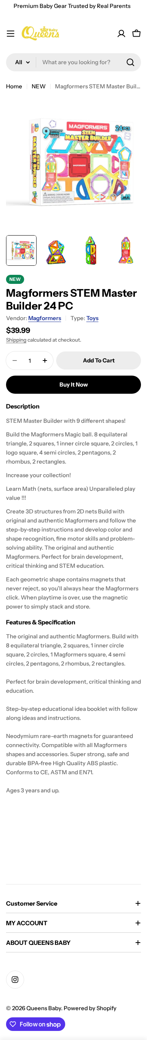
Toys (92, 318)
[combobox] (73, 62)
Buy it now (74, 384)
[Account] (121, 33)
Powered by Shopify (90, 1008)
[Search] (130, 62)
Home (14, 86)
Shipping (16, 340)
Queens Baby (43, 1008)
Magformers (44, 318)
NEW (39, 86)
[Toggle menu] (10, 33)
